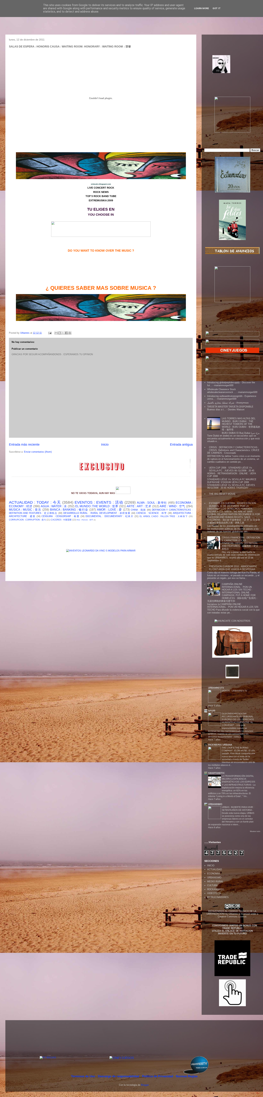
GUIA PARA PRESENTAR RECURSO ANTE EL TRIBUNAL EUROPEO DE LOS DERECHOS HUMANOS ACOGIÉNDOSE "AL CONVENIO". (238, 719)
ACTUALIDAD (214, 869)
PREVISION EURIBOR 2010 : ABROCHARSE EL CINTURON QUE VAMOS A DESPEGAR (233, 568)
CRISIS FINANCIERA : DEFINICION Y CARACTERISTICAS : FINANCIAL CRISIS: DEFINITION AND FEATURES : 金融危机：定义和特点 (241, 543)
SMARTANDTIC (216, 773)
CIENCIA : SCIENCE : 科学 (151, 513)
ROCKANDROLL (216, 889)
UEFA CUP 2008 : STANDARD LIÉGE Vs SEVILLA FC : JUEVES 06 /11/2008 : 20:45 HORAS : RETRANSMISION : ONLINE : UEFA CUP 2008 (231, 471)
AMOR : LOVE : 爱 (109, 509)
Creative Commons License (232, 916)
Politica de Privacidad (158, 1076)
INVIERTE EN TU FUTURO (232, 933)
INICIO (210, 865)
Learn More (201, 8)
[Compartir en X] (63, 333)
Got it (217, 8)
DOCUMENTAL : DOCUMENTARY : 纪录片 (109, 516)
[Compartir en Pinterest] (70, 333)
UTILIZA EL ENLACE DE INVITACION (232, 931)
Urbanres (233, 914)
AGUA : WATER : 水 (54, 506)
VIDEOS (226, 691)
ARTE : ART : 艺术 (139, 506)
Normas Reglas (187, 1076)
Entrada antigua (181, 444)
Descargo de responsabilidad (119, 1076)
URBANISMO (214, 877)
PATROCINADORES (218, 897)
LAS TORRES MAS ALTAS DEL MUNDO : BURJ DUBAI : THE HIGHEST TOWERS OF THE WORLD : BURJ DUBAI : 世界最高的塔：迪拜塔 (241, 424)
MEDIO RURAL (215, 881)
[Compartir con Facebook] (66, 333)
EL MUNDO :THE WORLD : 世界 (96, 506)
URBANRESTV (216, 687)
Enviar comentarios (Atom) (38, 451)
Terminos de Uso (83, 1076)
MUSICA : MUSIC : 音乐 (25, 509)
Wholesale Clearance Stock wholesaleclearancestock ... (221, 390)
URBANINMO (215, 804)
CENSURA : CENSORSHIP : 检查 (60, 516)
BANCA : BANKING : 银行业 (69, 509)
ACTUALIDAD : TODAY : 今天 (35, 502)
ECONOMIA (213, 873)
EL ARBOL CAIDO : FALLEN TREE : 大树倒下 (164, 516)
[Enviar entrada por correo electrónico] (49, 333)
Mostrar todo (255, 831)
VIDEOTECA (214, 893)
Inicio (105, 444)
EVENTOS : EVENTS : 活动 (99, 502)
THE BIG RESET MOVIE (222, 494)
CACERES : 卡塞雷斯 (61, 520)
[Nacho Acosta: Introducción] (232, 70)
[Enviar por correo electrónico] (56, 333)
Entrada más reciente (24, 444)
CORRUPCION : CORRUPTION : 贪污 (27, 520)
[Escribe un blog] (59, 333)
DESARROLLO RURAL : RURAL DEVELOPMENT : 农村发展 (96, 513)
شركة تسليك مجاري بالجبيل (220, 402)
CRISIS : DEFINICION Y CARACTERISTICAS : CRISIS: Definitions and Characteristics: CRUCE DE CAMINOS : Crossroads (233, 450)
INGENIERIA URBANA (220, 744)
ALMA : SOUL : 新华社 (152, 502)
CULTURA (212, 885)
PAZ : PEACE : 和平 (85, 520)
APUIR (211, 710)
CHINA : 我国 (138, 509)
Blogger (145, 1085)
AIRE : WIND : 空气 (172, 506)
